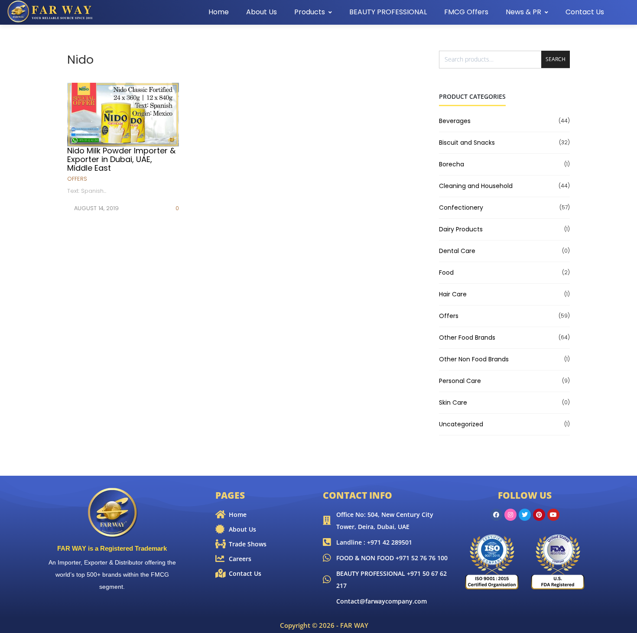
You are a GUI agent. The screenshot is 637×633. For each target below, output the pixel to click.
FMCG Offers (466, 12)
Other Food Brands (467, 337)
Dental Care (457, 251)
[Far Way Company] (50, 11)
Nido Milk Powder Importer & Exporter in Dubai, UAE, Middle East (121, 159)
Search (556, 59)
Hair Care (453, 294)
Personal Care (460, 381)
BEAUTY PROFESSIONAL (388, 12)
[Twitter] (525, 515)
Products (309, 12)
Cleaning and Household (476, 186)
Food (446, 272)
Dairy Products (461, 229)
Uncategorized (461, 424)
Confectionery (461, 207)
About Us (261, 12)
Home (218, 12)
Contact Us (585, 12)
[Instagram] (510, 515)
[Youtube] (553, 515)
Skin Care (453, 402)
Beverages (455, 121)
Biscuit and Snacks (467, 142)
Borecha (451, 164)
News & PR (523, 12)
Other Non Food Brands (474, 359)
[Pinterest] (539, 515)
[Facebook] (496, 515)
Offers (77, 179)
